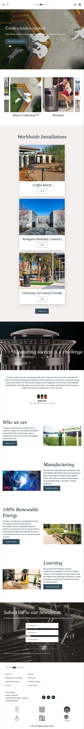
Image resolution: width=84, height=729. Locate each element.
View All (42, 311)
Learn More (52, 488)
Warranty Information (12, 681)
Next (42, 646)
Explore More (53, 587)
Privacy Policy (32, 685)
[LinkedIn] (53, 697)
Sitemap (30, 674)
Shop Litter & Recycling (43, 41)
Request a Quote (16, 41)
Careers (8, 685)
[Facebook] (44, 697)
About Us (9, 443)
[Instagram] (48, 697)
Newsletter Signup (34, 681)
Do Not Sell (31, 678)
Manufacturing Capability (13, 678)
